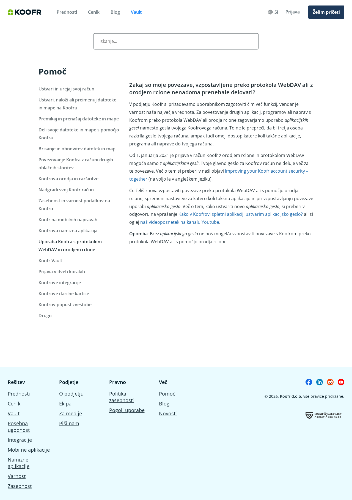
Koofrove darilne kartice (63, 294)
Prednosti (67, 12)
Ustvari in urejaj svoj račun (66, 89)
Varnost (17, 476)
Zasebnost (20, 486)
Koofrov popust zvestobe (65, 305)
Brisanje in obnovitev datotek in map (77, 149)
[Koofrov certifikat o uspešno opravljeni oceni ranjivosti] (323, 415)
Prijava (292, 12)
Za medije (70, 413)
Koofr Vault (50, 261)
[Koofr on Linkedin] (319, 382)
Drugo (45, 316)
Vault (136, 12)
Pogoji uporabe (127, 410)
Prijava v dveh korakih (61, 272)
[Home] (25, 12)
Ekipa (65, 403)
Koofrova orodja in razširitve (68, 179)
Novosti (168, 413)
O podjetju (71, 393)
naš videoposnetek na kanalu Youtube (179, 222)
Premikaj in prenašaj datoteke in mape (78, 119)
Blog (115, 12)
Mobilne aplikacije (29, 449)
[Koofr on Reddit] (330, 382)
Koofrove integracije (59, 283)
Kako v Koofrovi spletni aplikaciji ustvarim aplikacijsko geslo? (240, 214)
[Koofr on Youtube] (341, 382)
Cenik (94, 12)
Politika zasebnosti (121, 397)
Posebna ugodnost (19, 426)
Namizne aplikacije (18, 462)
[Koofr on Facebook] (309, 382)
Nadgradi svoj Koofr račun (66, 190)
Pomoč (52, 71)
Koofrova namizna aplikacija (67, 231)
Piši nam (69, 423)
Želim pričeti (326, 12)
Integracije (20, 440)
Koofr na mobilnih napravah (67, 220)
